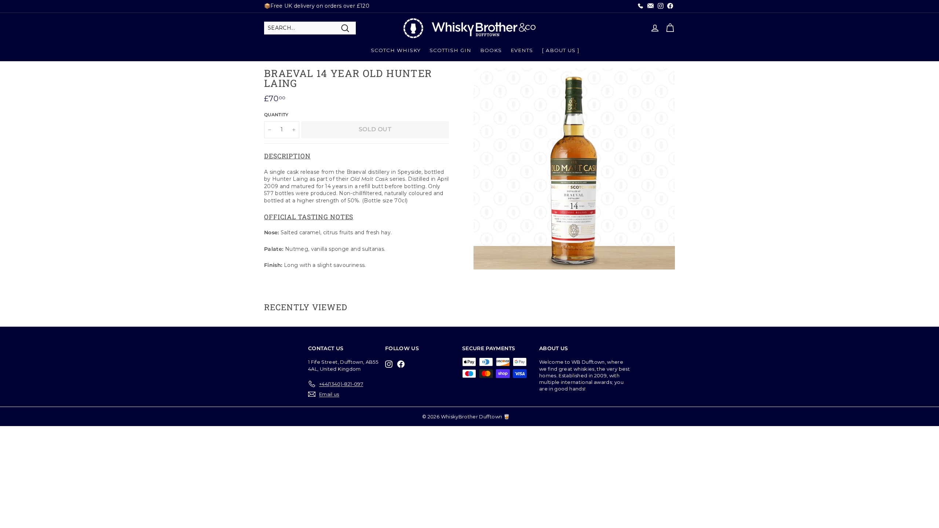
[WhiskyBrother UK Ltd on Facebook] (402, 364)
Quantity (276, 114)
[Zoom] (574, 169)
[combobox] (310, 28)
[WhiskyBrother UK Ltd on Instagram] (390, 364)
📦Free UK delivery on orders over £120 (316, 6)
